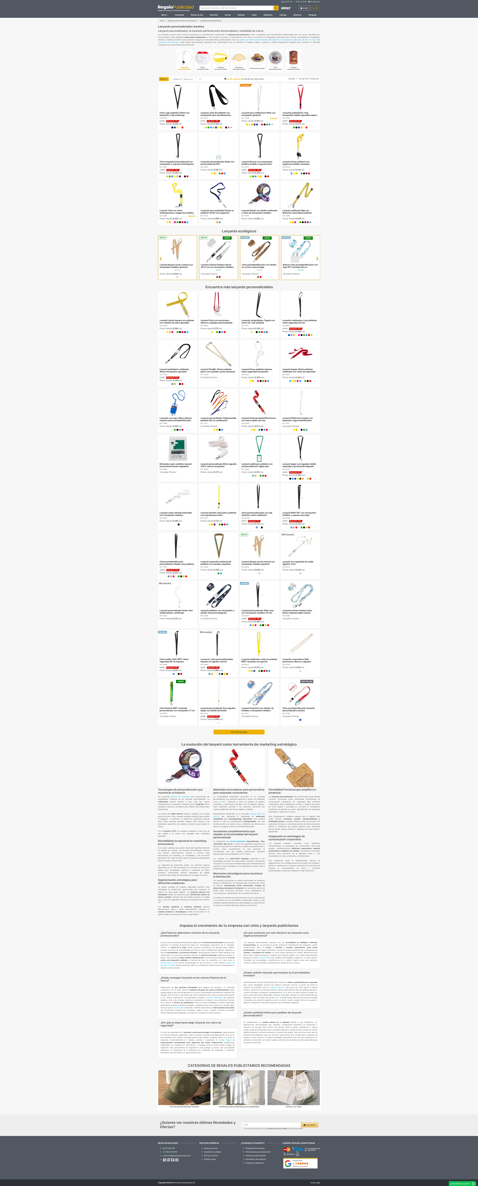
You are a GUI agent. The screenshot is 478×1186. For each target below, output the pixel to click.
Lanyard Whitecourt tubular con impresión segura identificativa (297, 419)
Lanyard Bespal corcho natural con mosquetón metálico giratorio (176, 265)
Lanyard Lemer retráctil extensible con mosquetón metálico (175, 513)
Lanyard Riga (264, 958)
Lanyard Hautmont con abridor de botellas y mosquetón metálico (257, 709)
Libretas (283, 15)
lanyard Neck (166, 963)
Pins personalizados (275, 68)
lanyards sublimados (214, 998)
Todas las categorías (255, 1163)
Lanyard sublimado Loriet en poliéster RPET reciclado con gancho (259, 660)
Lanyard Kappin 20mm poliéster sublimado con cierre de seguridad (298, 370)
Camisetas (179, 15)
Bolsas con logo (293, 1106)
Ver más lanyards (239, 732)
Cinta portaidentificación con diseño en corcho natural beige (259, 265)
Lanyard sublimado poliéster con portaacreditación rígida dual (257, 465)
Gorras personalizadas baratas (184, 1106)
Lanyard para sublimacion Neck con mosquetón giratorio (258, 114)
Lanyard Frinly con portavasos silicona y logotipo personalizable (216, 321)
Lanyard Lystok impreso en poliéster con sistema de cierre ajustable (176, 321)
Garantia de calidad (212, 1152)
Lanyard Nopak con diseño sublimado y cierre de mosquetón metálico (259, 211)
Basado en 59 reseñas (300, 1166)
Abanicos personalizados (239, 68)
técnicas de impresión (180, 797)
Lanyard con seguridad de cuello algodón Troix (297, 562)
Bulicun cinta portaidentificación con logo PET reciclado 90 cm (300, 265)
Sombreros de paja (257, 68)
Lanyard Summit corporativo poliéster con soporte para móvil (218, 513)
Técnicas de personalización (258, 1152)
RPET (224, 802)
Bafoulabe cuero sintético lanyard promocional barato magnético (175, 465)
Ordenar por (177, 79)
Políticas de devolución (256, 1156)
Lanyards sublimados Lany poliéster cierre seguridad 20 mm (299, 321)
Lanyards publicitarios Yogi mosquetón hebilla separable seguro (299, 114)
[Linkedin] (168, 1159)
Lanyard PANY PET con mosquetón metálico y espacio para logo (299, 513)
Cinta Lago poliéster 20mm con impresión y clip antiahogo (174, 114)
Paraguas (312, 15)
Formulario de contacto (256, 1159)
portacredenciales (237, 841)
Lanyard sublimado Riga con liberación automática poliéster (297, 211)
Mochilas (214, 15)
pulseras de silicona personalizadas (253, 40)
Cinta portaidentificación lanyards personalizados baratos (298, 709)
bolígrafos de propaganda (282, 40)
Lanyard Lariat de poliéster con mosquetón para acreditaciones (215, 114)
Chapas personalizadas (293, 68)
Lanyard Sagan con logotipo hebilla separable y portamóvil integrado (299, 465)
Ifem (277, 998)
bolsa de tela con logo (306, 40)
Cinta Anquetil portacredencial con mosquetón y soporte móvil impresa (176, 162)
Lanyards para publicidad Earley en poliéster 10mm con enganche (217, 211)
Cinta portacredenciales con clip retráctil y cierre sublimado (256, 513)
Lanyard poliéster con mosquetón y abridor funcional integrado (217, 611)
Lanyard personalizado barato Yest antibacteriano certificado (176, 611)
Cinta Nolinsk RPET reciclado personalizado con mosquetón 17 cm (177, 709)
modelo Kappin (225, 1040)
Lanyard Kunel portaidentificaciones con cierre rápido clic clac (258, 419)
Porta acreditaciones (203, 68)
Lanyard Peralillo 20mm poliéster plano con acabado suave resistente (217, 370)
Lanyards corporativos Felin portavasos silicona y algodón (296, 660)
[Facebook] (172, 1159)
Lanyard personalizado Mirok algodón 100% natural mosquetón (218, 465)
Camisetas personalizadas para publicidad (239, 1106)
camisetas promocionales (168, 42)
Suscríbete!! (310, 1125)
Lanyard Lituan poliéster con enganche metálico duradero (296, 162)
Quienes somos (211, 1148)
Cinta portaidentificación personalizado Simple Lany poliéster (176, 562)
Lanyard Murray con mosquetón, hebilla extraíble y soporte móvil (257, 162)
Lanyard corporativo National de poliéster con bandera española (215, 562)
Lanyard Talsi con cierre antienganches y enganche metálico (176, 211)
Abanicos (297, 15)
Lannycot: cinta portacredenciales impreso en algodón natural (216, 660)
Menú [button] (163, 15)
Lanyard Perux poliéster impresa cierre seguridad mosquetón (256, 370)
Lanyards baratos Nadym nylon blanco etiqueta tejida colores (297, 611)
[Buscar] (276, 8)
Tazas (254, 15)
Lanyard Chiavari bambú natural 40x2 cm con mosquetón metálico (217, 265)
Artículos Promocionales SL (184, 1183)
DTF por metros (211, 1156)
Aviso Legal (315, 1183)
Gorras (228, 15)
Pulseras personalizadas (221, 68)
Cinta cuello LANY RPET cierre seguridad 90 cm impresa (173, 660)
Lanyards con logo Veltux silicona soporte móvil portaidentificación (175, 419)
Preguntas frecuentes (255, 1148)
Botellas (241, 15)
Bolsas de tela (197, 15)
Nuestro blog (210, 1159)
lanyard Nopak (178, 1008)
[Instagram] (177, 1159)
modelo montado (276, 987)
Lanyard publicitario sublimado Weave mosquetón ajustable (174, 370)
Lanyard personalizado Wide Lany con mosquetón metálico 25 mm (257, 611)
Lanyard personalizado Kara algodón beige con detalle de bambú (217, 709)
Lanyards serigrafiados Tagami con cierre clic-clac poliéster (258, 321)
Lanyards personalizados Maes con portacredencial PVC (217, 162)
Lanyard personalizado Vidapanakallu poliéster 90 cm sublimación (218, 419)
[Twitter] (164, 1159)
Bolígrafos (268, 15)
